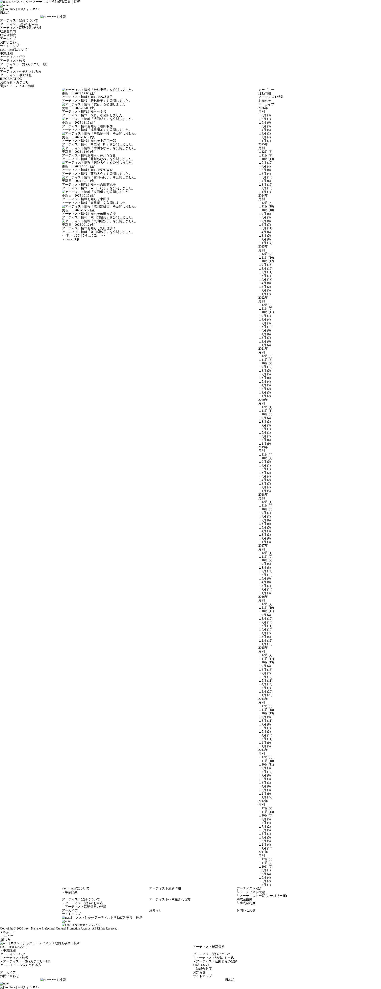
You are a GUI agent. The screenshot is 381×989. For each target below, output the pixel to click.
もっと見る (71, 239)
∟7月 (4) (264, 874)
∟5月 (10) (265, 177)
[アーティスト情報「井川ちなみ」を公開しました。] (100, 148)
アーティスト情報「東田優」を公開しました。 (95, 202)
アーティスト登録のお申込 (19, 24)
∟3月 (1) (264, 884)
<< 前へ (67, 235)
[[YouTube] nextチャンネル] (19, 9)
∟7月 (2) (264, 826)
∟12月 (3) (265, 305)
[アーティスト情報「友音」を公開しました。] (95, 104)
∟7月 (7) (264, 673)
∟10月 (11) (266, 312)
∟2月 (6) (264, 341)
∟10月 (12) (266, 261)
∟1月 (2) (264, 396)
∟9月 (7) (264, 316)
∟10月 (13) (266, 159)
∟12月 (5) (265, 151)
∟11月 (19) (266, 607)
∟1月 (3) (264, 542)
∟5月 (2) (264, 881)
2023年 (263, 246)
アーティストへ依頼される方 (20, 71)
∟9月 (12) (265, 366)
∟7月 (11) (265, 272)
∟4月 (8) (264, 283)
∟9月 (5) (264, 461)
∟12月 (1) (265, 407)
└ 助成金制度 (202, 968)
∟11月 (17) (266, 658)
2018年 (263, 494)
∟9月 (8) (264, 213)
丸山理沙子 (108, 228)
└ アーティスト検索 (14, 957)
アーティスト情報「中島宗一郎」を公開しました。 (98, 144)
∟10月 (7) (265, 363)
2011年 (263, 852)
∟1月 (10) (265, 848)
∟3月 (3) (264, 534)
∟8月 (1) (264, 465)
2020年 (263, 399)
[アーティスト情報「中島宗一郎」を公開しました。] (100, 133)
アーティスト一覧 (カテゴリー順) (23, 64)
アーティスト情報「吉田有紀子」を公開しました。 (98, 188)
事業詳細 (6, 53)
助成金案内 (8, 31)
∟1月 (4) (264, 345)
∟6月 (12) (265, 677)
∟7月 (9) (264, 775)
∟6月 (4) (264, 173)
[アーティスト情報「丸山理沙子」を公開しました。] (100, 221)
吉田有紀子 (108, 184)
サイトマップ (9, 46)
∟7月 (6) (264, 520)
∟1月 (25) (265, 695)
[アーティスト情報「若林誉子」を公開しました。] (98, 89)
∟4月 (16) (265, 735)
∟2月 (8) (264, 239)
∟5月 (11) (265, 228)
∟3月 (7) (264, 337)
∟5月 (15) (265, 629)
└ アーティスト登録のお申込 (213, 957)
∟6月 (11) (265, 625)
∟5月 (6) (264, 330)
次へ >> (99, 235)
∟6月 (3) (264, 779)
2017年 (263, 545)
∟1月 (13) (265, 644)
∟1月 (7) (264, 140)
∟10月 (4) (265, 458)
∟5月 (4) (264, 381)
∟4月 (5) (264, 129)
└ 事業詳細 (8, 950)
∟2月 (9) (264, 742)
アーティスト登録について (19, 20)
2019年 (263, 447)
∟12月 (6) (265, 356)
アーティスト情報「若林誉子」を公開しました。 (97, 100)
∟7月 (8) (264, 170)
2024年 (263, 195)
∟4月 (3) (264, 531)
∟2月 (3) (264, 392)
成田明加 (106, 126)
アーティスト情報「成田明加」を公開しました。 (97, 129)
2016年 (263, 596)
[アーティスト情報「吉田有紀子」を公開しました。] (100, 177)
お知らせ (6, 67)
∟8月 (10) (265, 268)
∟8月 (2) (264, 516)
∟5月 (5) (264, 527)
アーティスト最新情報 (16, 75)
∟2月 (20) (265, 691)
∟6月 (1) (264, 429)
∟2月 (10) (265, 188)
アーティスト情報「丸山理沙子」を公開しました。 (98, 232)
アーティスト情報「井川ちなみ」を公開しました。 (98, 159)
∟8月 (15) (265, 669)
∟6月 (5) (264, 830)
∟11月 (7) (265, 862)
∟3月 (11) (265, 739)
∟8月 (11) (265, 720)
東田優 (105, 199)
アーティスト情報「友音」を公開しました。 (93, 115)
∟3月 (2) (264, 133)
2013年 (263, 749)
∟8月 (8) (264, 567)
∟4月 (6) (264, 180)
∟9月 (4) (264, 418)
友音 (103, 111)
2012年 (263, 801)
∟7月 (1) (264, 119)
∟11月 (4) (265, 454)
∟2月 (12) (265, 640)
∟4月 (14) (265, 684)
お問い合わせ (9, 42)
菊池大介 (106, 170)
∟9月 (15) (265, 264)
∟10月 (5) (265, 509)
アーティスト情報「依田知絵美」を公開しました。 (98, 217)
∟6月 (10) (265, 326)
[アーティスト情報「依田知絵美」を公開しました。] (100, 206)
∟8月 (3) (264, 115)
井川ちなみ (108, 155)
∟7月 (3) (264, 323)
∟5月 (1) (264, 432)
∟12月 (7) (265, 253)
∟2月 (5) (264, 290)
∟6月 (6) (264, 122)
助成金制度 (8, 35)
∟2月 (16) (265, 589)
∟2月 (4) (264, 137)
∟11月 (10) (266, 257)
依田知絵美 (108, 213)
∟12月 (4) (265, 604)
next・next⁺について (14, 49)
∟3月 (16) (265, 184)
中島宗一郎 (108, 140)
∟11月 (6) (265, 359)
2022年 (263, 297)
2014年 (263, 698)
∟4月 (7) (264, 633)
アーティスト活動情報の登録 (20, 27)
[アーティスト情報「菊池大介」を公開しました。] (98, 162)
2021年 (263, 348)
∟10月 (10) (266, 210)
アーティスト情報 (74, 97)
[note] (4, 5)
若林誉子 (106, 97)
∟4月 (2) (264, 480)
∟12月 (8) (265, 757)
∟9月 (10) (265, 162)
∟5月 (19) (265, 279)
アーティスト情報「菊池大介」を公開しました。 (97, 173)
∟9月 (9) (264, 717)
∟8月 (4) (264, 166)
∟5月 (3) (264, 126)
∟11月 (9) (265, 155)
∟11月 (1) (265, 410)
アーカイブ (8, 38)
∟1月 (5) (264, 491)
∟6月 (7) (264, 224)
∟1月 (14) (265, 243)
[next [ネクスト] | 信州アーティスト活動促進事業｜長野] (190, 943)
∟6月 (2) (264, 472)
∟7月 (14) (265, 571)
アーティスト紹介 (12, 57)
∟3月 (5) (264, 235)
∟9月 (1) (264, 870)
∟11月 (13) (266, 811)
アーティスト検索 (12, 60)
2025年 (263, 144)
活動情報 (264, 93)
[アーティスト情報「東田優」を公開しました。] (97, 192)
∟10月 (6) (265, 414)
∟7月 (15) (265, 622)
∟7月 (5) (264, 374)
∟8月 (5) (264, 370)
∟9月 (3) (264, 768)
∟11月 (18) (266, 206)
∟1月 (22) (265, 797)
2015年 (263, 647)
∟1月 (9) (264, 443)
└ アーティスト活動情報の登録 (215, 961)
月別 (261, 111)
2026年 (263, 108)
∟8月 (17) (265, 771)
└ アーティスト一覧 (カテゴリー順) (25, 961)
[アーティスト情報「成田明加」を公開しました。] (98, 119)
